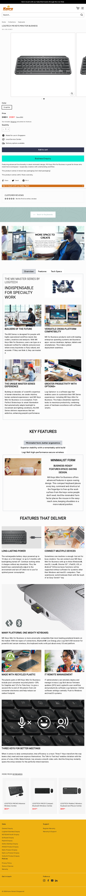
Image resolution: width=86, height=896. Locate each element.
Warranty (5, 869)
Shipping (13, 121)
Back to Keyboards (45, 214)
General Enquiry (7, 828)
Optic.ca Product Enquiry (10, 853)
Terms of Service (7, 866)
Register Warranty (49, 828)
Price (4, 113)
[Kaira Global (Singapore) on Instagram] (44, 880)
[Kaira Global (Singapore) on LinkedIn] (56, 880)
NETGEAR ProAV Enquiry (10, 834)
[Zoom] (72, 93)
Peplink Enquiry (7, 840)
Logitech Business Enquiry (11, 831)
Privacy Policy (7, 863)
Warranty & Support (49, 831)
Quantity (5, 125)
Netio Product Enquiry (9, 850)
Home (4, 22)
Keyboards (21, 22)
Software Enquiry (8, 837)
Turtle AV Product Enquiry (11, 856)
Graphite (7, 107)
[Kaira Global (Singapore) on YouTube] (52, 880)
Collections (12, 22)
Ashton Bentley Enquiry (10, 844)
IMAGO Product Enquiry (10, 847)
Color (4, 103)
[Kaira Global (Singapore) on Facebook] (48, 880)
